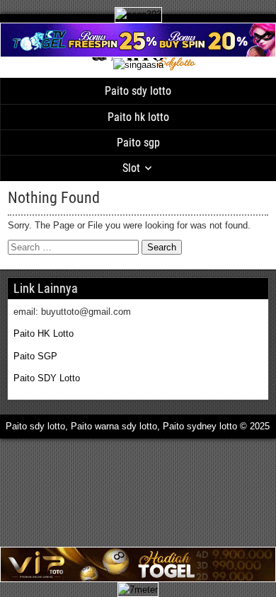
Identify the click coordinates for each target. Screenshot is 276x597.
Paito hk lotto (138, 117)
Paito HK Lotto (43, 333)
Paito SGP (35, 356)
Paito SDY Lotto (46, 378)
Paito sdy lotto (138, 91)
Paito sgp (138, 142)
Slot (131, 168)
